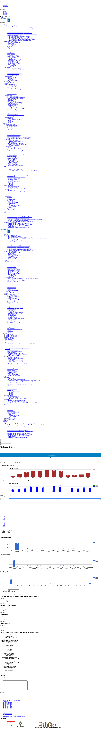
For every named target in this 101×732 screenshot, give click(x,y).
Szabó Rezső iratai (10, 106)
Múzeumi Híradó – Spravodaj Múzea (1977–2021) (16, 70)
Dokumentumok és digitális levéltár (11, 25)
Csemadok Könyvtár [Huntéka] (13, 86)
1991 (4, 519)
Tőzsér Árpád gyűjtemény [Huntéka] (14, 93)
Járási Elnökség (10, 200)
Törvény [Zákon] (10, 46)
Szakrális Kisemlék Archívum (12, 80)
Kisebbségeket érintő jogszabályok (11, 41)
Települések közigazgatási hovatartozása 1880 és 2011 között (14, 716)
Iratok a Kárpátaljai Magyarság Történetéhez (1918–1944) (18, 37)
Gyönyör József (10, 173)
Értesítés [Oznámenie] (11, 48)
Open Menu (3, 9)
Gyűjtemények (5, 83)
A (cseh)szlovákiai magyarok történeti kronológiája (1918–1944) (19, 223)
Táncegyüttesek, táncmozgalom (13, 205)
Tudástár (4, 212)
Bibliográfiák (7, 167)
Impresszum (5, 5)
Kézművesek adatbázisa (9, 127)
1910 (4, 524)
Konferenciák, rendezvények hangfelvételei (15, 148)
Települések (5, 211)
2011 (4, 517)
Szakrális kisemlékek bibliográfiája (13, 178)
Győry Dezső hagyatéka (11, 101)
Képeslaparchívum (8, 152)
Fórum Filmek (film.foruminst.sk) (13, 136)
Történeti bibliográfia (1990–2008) (13, 181)
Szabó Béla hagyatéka (11, 105)
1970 (4, 520)
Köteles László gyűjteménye (12, 159)
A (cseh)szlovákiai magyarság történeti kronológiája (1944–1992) (19, 224)
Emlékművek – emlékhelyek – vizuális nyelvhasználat (17, 144)
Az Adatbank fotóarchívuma (12, 140)
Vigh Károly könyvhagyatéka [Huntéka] (14, 112)
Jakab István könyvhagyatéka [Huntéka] (14, 103)
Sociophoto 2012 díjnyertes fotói (13, 145)
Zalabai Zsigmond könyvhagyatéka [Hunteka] (15, 115)
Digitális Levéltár (6, 24)
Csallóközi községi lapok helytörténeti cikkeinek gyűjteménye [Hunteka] (20, 171)
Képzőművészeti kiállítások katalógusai (14, 119)
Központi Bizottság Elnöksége (13, 202)
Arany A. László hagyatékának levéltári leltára (16, 97)
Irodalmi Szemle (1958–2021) (13, 55)
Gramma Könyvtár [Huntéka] (12, 88)
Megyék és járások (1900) (7, 704)
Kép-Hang (5, 131)
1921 (4, 523)
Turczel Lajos (10, 180)
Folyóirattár (9, 87)
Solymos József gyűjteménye (12, 164)
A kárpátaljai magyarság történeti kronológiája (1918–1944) (18, 225)
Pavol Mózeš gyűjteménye (12, 162)
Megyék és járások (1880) (7, 702)
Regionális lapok (10, 82)
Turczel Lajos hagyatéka (11, 109)
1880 (4, 527)
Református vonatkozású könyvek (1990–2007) (16, 177)
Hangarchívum (8, 146)
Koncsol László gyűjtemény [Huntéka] (14, 89)
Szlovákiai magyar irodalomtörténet (14, 73)
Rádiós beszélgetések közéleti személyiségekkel (16, 150)
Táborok (9, 204)
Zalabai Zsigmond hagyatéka (12, 114)
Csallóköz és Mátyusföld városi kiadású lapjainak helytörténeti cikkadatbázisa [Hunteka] (23, 170)
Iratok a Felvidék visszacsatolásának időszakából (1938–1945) (18, 36)
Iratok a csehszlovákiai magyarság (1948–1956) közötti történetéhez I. (20, 38)
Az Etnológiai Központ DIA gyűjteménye (15, 141)
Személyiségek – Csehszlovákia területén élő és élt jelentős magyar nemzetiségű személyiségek (24, 219)
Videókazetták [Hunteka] (12, 94)
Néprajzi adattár (10, 121)
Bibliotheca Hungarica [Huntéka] (13, 186)
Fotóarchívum (7, 139)
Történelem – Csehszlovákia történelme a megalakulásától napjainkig (20, 221)
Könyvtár (4, 166)
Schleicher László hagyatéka (12, 104)
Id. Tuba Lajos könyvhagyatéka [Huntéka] (15, 102)
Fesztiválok (9, 198)
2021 (4, 516)
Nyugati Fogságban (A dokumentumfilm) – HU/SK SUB (18, 138)
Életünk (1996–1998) (11, 64)
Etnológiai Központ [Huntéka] (13, 187)
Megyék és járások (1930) (7, 707)
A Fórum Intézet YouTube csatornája (14, 135)
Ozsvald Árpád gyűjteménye (12, 161)
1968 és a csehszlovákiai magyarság (14, 26)
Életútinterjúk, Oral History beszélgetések (15, 151)
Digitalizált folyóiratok (9, 52)
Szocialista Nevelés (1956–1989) (13, 63)
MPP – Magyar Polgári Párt (10, 209)
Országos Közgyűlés (11, 203)
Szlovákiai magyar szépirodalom (13, 74)
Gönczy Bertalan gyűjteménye (13, 157)
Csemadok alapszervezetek (10, 124)
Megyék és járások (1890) (7, 703)
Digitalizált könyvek (9, 67)
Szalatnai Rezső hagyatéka (12, 107)
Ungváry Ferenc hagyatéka (12, 110)
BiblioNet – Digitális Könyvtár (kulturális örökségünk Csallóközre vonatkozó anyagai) (23, 68)
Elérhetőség (5, 11)
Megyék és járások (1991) (7, 711)
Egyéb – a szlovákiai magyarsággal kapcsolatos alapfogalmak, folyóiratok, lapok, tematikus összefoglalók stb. (27, 214)
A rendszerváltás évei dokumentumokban (15, 30)
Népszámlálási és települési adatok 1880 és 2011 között (13, 715)
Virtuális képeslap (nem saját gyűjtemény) (15, 165)
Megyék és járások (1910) (7, 705)
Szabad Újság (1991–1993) (12, 62)
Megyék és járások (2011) (7, 714)
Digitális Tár (5, 50)
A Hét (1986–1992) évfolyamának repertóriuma (16, 190)
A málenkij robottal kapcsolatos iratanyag (15, 29)
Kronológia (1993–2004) (12, 226)
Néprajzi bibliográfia (11, 176)
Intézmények (5, 123)
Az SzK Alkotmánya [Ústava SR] (13, 42)
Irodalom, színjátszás (11, 199)
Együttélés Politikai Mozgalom (10, 208)
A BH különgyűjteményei (10, 84)
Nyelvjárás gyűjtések (11, 149)
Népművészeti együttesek (10, 130)
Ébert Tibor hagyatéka (11, 116)
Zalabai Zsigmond (10, 184)
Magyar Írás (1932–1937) (12, 58)
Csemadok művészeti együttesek (11, 125)
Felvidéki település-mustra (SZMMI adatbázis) (11, 700)
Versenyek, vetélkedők (11, 206)
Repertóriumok (8, 189)
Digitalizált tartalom (8, 76)
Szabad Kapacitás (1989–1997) (13, 61)
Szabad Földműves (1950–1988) (13, 60)
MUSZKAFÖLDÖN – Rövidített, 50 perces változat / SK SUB (19, 137)
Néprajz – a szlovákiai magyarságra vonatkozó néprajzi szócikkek (19, 217)
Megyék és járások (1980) (7, 710)
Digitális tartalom (8, 81)
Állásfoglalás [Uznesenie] (12, 47)
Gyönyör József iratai (11, 100)
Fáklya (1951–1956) (11, 54)
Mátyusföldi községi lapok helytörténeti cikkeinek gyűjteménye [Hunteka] (21, 175)
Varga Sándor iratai (11, 111)
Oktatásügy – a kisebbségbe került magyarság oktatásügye (18, 218)
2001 (4, 518)
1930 (4, 522)
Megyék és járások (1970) (7, 709)
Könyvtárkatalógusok (9, 185)
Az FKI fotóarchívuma (11, 142)
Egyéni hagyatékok (8, 95)
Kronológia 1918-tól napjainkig (11, 222)
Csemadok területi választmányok (11, 126)
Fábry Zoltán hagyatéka (11, 99)
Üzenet (4, 679)
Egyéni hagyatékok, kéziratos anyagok (14, 35)
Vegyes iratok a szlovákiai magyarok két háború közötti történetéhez (20, 40)
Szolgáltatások (5, 6)
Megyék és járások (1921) (7, 706)
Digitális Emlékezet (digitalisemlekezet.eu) (15, 143)
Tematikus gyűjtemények (9, 117)
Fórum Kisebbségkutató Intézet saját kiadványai (16, 69)
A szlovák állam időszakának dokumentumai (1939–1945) (18, 32)
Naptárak (9, 120)
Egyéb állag (9, 197)
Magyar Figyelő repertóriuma (12, 193)
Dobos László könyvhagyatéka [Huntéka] (15, 98)
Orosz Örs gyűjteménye (11, 160)
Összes (8, 49)
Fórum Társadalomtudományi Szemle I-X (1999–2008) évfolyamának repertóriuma (22, 192)
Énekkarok (9, 207)
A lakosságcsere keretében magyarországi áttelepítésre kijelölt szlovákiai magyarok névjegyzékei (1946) (26, 28)
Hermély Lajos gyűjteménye (12, 158)
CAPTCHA (5, 690)
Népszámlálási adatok (50, 455)
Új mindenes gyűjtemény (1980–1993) (14, 75)
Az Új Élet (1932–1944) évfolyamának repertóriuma (17, 191)
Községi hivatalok (8, 129)
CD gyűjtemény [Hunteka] (12, 85)
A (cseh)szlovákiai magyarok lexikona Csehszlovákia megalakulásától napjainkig (20, 213)
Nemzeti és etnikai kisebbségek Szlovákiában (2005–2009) (18, 227)
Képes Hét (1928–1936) (11, 57)
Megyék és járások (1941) (7, 708)
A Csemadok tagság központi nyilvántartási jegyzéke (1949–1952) (19, 27)
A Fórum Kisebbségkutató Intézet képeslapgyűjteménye (17, 363)
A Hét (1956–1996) (11, 53)
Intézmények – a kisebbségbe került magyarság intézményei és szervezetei (21, 216)
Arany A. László (10, 168)
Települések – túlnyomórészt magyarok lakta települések (17, 220)
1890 (4, 526)
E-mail (4, 677)
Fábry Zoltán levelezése (11, 78)
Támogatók (5, 7)
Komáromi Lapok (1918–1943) (13, 56)
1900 (4, 525)
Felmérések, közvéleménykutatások (14, 147)
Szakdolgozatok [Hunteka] (12, 90)
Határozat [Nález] (10, 43)
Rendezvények (5, 210)
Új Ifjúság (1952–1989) (11, 65)
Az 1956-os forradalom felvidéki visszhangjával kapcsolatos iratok (19, 33)
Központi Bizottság (11, 201)
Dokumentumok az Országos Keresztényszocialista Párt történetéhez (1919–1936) (22, 34)
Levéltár (4, 404)
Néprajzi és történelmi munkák (13, 71)
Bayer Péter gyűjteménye (12, 155)
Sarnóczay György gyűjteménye (13, 163)
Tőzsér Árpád (10, 182)
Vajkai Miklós (10, 183)
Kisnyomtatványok (10, 79)
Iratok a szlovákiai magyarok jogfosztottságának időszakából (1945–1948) (21, 39)
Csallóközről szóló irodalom (12, 172)
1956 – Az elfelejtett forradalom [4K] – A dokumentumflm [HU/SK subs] (21, 134)
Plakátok (9, 122)
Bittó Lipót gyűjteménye (11, 156)
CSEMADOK (8, 196)
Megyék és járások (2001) (7, 713)
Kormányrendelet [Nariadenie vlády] (14, 45)
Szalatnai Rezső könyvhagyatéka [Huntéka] (15, 108)
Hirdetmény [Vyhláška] (11, 44)
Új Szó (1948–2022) (11, 66)
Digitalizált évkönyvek (11, 77)
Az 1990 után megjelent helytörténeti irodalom (16, 169)
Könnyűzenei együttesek (9, 128)
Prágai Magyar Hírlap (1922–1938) (14, 59)
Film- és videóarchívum (9, 132)
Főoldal (1, 729)
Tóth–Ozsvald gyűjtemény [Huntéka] (14, 91)
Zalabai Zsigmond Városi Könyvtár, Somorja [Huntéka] (17, 188)
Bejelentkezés (3, 17)
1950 (4, 521)
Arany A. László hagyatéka (12, 96)
